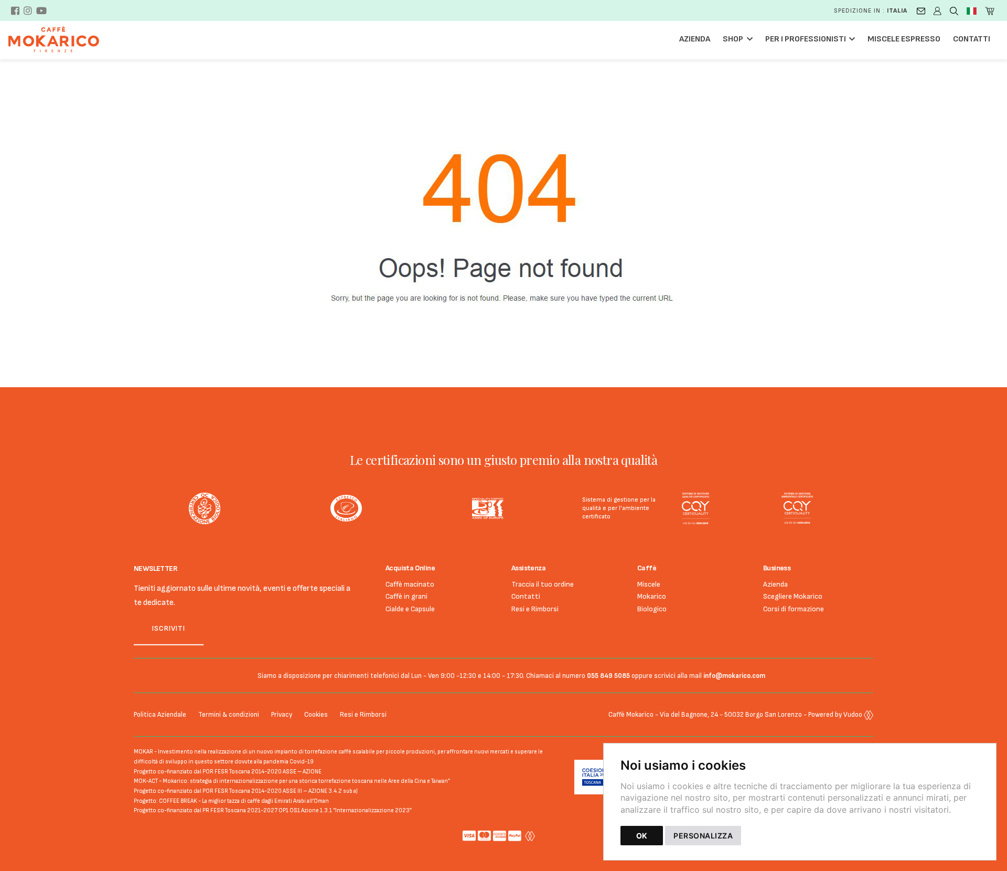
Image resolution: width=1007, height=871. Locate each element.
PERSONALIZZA (703, 835)
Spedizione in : (870, 11)
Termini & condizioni (228, 714)
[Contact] (921, 10)
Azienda (694, 39)
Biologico (652, 608)
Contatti (971, 39)
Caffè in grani (406, 596)
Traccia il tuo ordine (542, 584)
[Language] (971, 10)
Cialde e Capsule (410, 608)
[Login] (937, 10)
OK (641, 835)
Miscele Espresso (903, 39)
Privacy (281, 714)
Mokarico (651, 596)
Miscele (648, 584)
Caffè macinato (409, 584)
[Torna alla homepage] (59, 39)
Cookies (316, 714)
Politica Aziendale (160, 714)
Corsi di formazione (793, 608)
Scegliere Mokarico (792, 596)
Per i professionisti (805, 39)
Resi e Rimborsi (535, 608)
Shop (733, 39)
